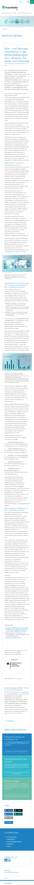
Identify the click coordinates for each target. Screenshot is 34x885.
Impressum (7, 870)
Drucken (8, 822)
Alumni (9, 846)
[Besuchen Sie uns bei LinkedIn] (5, 860)
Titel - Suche (28, 2)
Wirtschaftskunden (12, 837)
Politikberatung (11, 839)
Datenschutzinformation (11, 872)
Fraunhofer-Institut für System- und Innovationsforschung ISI (16, 13)
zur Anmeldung (10, 720)
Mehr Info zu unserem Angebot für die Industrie (17, 773)
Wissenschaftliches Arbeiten (14, 841)
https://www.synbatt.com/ (13, 637)
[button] (8, 810)
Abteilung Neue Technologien (15, 742)
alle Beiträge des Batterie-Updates (16, 796)
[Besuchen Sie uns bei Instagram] (9, 860)
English (21, 2)
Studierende (10, 844)
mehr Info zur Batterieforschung (16, 751)
